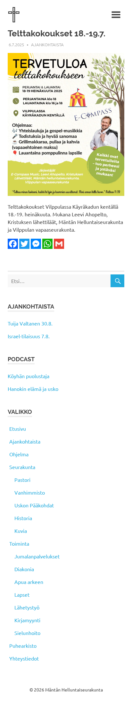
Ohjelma (19, 454)
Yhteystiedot (24, 658)
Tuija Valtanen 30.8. (30, 323)
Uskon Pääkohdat (34, 505)
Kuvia (20, 530)
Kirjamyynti (27, 620)
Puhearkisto (23, 645)
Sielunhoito (27, 633)
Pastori (22, 479)
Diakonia (24, 569)
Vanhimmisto (29, 492)
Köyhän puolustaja (28, 376)
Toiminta (19, 543)
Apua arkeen (28, 582)
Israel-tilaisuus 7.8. (29, 336)
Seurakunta (22, 467)
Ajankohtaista (47, 44)
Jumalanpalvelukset (37, 556)
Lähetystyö (26, 607)
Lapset (21, 594)
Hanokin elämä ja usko (33, 388)
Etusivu (17, 428)
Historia (23, 518)
